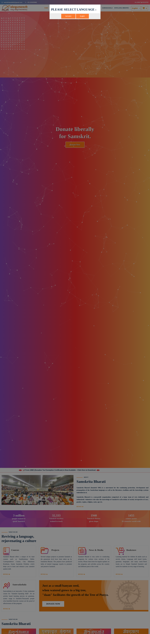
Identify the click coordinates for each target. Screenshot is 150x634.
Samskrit (68, 16)
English (82, 16)
